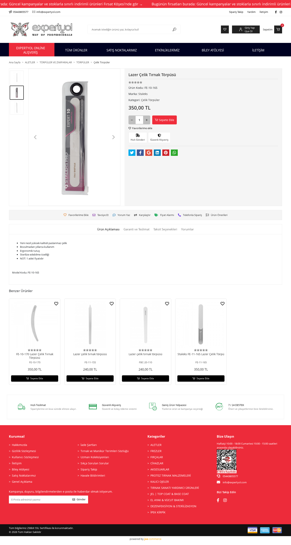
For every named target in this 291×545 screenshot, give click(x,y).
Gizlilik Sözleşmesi (24, 451)
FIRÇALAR (156, 458)
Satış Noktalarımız (24, 476)
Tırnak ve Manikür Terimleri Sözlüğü (105, 451)
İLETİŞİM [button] (258, 50)
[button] (272, 29)
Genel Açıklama (22, 482)
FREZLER (156, 451)
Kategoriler (156, 437)
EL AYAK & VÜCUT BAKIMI (167, 500)
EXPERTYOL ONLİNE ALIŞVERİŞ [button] (30, 50)
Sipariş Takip (236, 12)
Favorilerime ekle (142, 128)
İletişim (264, 12)
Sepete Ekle (166, 120)
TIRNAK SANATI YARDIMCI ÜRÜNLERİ (174, 488)
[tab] (108, 230)
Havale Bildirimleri (93, 476)
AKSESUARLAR (159, 470)
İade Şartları (89, 445)
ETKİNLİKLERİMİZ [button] (167, 50)
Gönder (81, 500)
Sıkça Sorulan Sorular (95, 464)
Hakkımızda (19, 445)
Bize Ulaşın (225, 437)
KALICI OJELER (159, 482)
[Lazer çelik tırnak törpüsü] (90, 324)
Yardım (251, 12)
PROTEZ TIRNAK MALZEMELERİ (170, 476)
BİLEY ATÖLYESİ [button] (213, 50)
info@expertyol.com (235, 483)
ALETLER (156, 445)
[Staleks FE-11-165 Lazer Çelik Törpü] (200, 324)
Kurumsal (17, 437)
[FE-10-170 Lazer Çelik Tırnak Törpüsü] (34, 324)
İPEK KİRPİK (157, 513)
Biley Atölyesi (20, 470)
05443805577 (230, 477)
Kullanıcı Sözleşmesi (25, 458)
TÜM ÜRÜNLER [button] (76, 50)
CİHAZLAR (156, 464)
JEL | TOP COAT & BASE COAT (169, 494)
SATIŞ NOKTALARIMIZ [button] (122, 50)
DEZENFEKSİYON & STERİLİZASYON (173, 507)
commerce (152, 539)
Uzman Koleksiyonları (95, 458)
